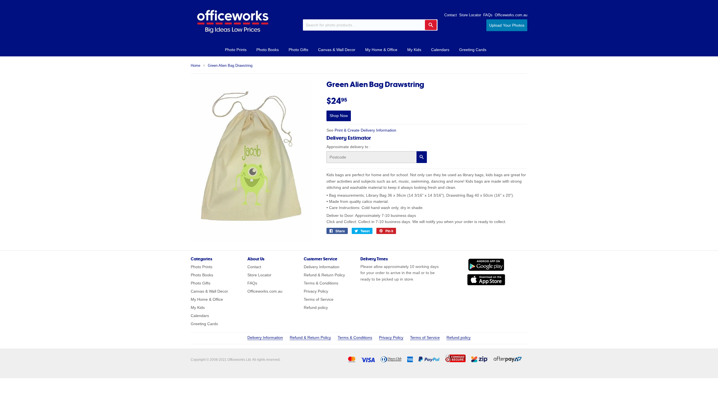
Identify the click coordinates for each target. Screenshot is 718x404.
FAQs (488, 15)
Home (195, 65)
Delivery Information (321, 267)
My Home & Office (381, 49)
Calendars (440, 49)
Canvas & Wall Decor (336, 49)
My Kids (414, 49)
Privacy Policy (316, 291)
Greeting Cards (472, 49)
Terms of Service (318, 299)
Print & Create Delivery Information (365, 130)
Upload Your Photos (506, 25)
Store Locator (470, 15)
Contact (450, 15)
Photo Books (267, 49)
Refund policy (316, 307)
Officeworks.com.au (511, 15)
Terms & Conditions (321, 283)
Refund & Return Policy (324, 275)
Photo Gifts (298, 49)
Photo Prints (236, 49)
